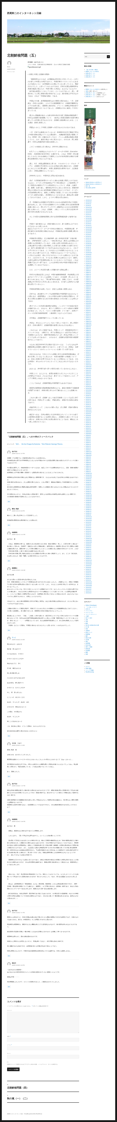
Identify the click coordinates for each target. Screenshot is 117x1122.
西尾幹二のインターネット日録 (24, 13)
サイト (9, 1053)
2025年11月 (89, 202)
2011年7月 (88, 439)
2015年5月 (88, 356)
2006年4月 (88, 553)
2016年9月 (88, 327)
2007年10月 (89, 520)
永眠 (87, 91)
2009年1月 (88, 493)
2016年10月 (88, 325)
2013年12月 (89, 386)
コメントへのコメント (91, 614)
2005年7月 (88, 569)
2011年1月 (88, 450)
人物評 (87, 616)
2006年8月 (88, 546)
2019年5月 (88, 272)
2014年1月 (88, 385)
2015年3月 (88, 359)
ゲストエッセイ (11, 71)
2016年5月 (88, 334)
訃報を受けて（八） (91, 73)
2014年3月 (88, 381)
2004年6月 (88, 593)
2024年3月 (88, 216)
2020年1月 (88, 263)
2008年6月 (88, 506)
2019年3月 (88, 276)
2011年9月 (88, 435)
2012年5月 (88, 421)
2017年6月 (88, 310)
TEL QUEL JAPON (90, 188)
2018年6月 (88, 292)
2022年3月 (88, 238)
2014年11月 (88, 366)
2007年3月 (88, 533)
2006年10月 (89, 542)
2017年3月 (88, 316)
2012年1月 (88, 428)
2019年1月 (88, 280)
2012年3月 (88, 424)
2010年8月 (88, 459)
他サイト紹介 (89, 618)
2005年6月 (88, 571)
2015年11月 (88, 345)
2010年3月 (88, 468)
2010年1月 (88, 471)
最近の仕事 (88, 638)
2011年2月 (88, 448)
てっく (14, 637)
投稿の (88, 668)
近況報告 (88, 650)
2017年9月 (88, 305)
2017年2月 (88, 318)
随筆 (87, 652)
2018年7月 (88, 290)
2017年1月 (88, 319)
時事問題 (88, 634)
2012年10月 (89, 412)
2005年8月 (88, 567)
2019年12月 (88, 265)
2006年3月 (88, 555)
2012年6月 (88, 419)
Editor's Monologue (91, 605)
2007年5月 (88, 529)
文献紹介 (88, 630)
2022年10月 (89, 231)
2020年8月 (88, 254)
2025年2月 (88, 204)
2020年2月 (88, 261)
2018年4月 (88, 294)
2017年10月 (88, 303)
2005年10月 (89, 564)
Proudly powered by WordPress (33, 1114)
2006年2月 (88, 556)
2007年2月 (88, 535)
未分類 (87, 639)
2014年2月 (88, 383)
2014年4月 (88, 379)
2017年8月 (88, 307)
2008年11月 (89, 497)
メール (9, 1045)
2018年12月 (89, 281)
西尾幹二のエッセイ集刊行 (92, 71)
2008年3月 (88, 511)
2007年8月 (88, 524)
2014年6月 (88, 375)
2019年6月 (88, 271)
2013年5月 (88, 399)
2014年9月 (88, 370)
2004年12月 (89, 582)
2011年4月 (88, 444)
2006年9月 (88, 544)
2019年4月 (88, 274)
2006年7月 (88, 547)
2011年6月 (88, 441)
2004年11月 (89, 584)
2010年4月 (88, 466)
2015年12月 (88, 343)
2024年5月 (88, 214)
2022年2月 (88, 240)
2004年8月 (88, 589)
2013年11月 (88, 388)
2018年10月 (89, 285)
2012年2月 (88, 426)
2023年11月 (89, 218)
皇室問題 (88, 643)
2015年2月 (88, 361)
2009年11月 (89, 475)
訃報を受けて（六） (91, 77)
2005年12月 (89, 560)
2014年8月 (88, 372)
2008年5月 (88, 508)
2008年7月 (88, 504)
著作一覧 (88, 186)
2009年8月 (88, 480)
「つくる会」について (91, 607)
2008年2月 (88, 513)
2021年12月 (89, 243)
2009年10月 (89, 477)
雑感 (87, 654)
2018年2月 (88, 296)
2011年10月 (88, 433)
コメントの (90, 670)
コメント (9, 1010)
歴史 (87, 641)
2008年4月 (88, 509)
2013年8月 (88, 394)
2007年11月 (89, 518)
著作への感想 (89, 647)
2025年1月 (88, 205)
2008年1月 (88, 515)
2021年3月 (88, 249)
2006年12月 (89, 538)
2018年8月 (88, 289)
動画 (87, 623)
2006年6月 (88, 549)
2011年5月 (88, 442)
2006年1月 (88, 558)
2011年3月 (88, 446)
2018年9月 (88, 287)
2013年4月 (88, 401)
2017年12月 (88, 299)
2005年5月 (88, 573)
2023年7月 (88, 222)
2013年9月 (88, 392)
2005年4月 (88, 575)
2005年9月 (88, 565)
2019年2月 (88, 278)
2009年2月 (88, 491)
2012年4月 (88, 423)
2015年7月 (88, 352)
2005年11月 (89, 562)
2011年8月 (88, 437)
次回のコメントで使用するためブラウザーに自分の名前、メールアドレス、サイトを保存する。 (33, 1064)
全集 (87, 619)
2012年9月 (88, 413)
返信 (9, 501)
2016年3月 (88, 337)
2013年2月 (88, 404)
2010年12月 (89, 451)
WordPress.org (90, 672)
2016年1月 (88, 341)
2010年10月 (89, 455)
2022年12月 (89, 227)
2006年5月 (88, 551)
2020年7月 (88, 256)
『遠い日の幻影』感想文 (92, 69)
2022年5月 (88, 236)
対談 (87, 629)
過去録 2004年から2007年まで (94, 182)
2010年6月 (88, 462)
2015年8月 (88, 350)
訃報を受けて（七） (91, 75)
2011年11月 (88, 432)
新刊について (89, 632)
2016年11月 (88, 323)
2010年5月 (88, 464)
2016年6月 (88, 332)
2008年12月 (89, 495)
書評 (87, 636)
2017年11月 (88, 301)
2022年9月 (88, 233)
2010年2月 (88, 470)
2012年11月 (88, 410)
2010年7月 (88, 461)
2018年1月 (88, 298)
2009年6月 (88, 484)
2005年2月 (88, 578)
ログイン (88, 666)
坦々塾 (87, 627)
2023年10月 (89, 220)
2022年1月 (88, 242)
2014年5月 (88, 377)
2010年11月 (88, 453)
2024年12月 (89, 207)
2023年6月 (88, 223)
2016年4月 (88, 336)
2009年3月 (88, 489)
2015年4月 (88, 357)
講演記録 (88, 648)
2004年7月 (88, 591)
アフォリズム (89, 610)
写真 (87, 621)
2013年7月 (88, 395)
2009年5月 (88, 486)
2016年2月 (88, 339)
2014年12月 (89, 365)
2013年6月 (88, 397)
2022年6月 (88, 234)
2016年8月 (88, 328)
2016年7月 (88, 330)
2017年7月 (88, 309)
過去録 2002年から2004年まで (94, 184)
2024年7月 (88, 213)
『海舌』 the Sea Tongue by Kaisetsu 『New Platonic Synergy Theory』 (41, 444)
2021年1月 (88, 251)
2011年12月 (88, 430)
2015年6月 (88, 354)
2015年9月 (88, 348)
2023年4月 (88, 225)
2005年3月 (88, 576)
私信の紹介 (88, 645)
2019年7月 (88, 269)
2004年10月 (89, 585)
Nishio (8, 67)
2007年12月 (89, 517)
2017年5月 (88, 312)
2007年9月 (88, 522)
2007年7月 (88, 526)
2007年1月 (88, 537)
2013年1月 (88, 406)
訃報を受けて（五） (91, 93)
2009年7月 (88, 482)
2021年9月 (88, 245)
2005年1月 (88, 580)
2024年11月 (89, 209)
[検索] (108, 56)
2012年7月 (88, 417)
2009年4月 (88, 488)
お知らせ (88, 609)
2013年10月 (89, 390)
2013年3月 (88, 403)
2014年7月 (88, 374)
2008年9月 (88, 500)
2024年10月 (89, 211)
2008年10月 (89, 499)
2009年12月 (89, 473)
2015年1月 (88, 363)
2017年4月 (88, 314)
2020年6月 (88, 258)
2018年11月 (88, 283)
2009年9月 (88, 479)
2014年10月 (89, 368)
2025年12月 (89, 200)
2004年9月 (88, 587)
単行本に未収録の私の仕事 (92, 625)
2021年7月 (88, 247)
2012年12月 (89, 408)
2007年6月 (88, 527)
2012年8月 (88, 415)
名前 (9, 1036)
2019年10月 (88, 267)
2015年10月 (88, 347)
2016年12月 (88, 321)
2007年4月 (88, 531)
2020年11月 (89, 252)
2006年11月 (89, 540)
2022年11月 (89, 229)
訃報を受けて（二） (91, 96)
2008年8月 (88, 502)
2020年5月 (88, 260)
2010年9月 (88, 457)
